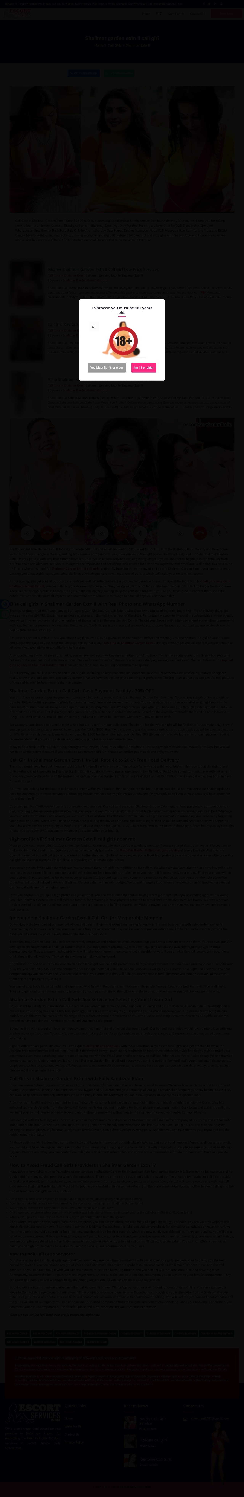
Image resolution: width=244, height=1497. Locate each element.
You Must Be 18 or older (106, 367)
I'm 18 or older (144, 367)
